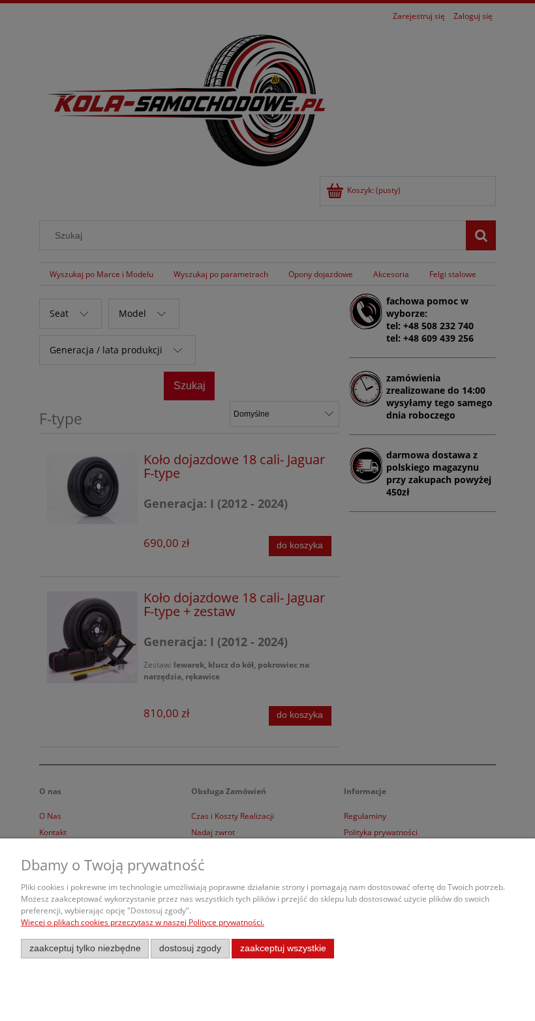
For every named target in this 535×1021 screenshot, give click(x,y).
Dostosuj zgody (190, 948)
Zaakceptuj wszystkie (283, 948)
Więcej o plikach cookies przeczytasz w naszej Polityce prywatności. (142, 922)
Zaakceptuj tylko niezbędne (85, 948)
